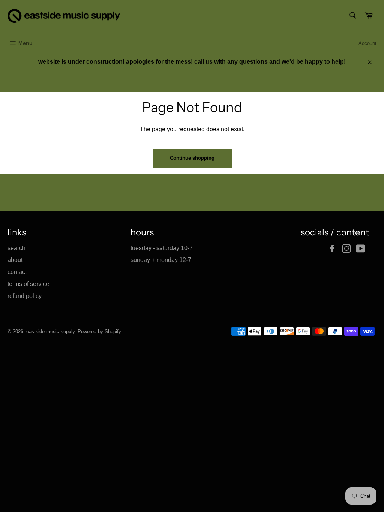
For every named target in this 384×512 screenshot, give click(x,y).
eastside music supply (50, 331)
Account (367, 43)
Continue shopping (192, 158)
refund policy (25, 296)
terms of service (28, 284)
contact (17, 272)
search (17, 248)
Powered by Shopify (99, 331)
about (15, 260)
